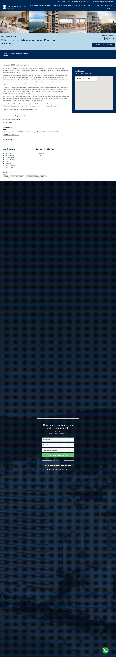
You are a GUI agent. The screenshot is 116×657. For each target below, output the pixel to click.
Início (31, 5)
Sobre (97, 5)
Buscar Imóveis (39, 5)
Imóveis (47, 5)
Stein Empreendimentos (19, 116)
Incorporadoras (80, 5)
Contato (109, 9)
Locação (89, 5)
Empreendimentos (67, 5)
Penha (14, 36)
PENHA (10, 122)
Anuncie (103, 5)
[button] (2, 22)
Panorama (16, 119)
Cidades (55, 5)
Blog (108, 5)
